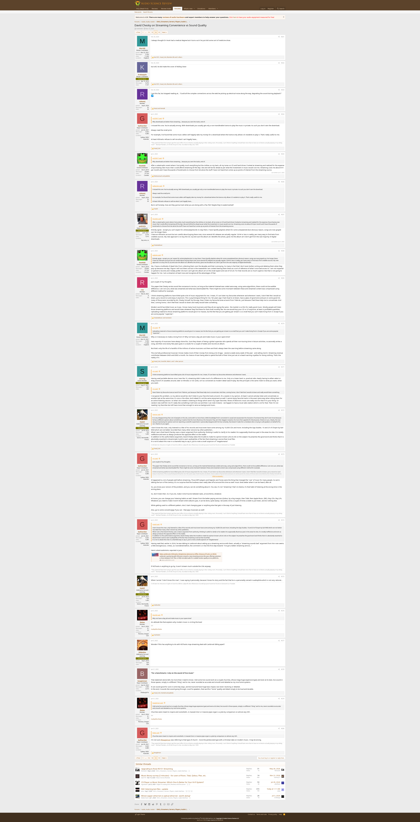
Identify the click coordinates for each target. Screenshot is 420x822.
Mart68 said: (156, 615)
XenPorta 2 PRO (201, 820)
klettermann (145, 798)
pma (142, 791)
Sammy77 (277, 777)
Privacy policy (272, 814)
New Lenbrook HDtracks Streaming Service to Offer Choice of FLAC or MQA (188, 554)
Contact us (251, 814)
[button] (194, 8)
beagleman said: (157, 703)
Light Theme (140, 814)
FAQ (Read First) (142, 8)
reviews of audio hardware (174, 17)
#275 (282, 576)
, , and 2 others (168, 57)
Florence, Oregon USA (143, 635)
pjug (278, 791)
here (235, 17)
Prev (138, 32)
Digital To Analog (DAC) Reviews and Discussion (171, 784)
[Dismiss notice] (283, 17)
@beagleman (165, 740)
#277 (282, 641)
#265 (282, 154)
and (159, 108)
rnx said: (155, 328)
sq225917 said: (157, 118)
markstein (139, 29)
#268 (282, 251)
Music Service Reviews (163, 778)
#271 (282, 367)
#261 (282, 37)
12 (149, 32)
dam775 (143, 778)
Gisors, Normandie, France (143, 438)
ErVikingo (277, 798)
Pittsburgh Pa (145, 692)
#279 (282, 699)
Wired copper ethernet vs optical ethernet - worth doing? (165, 796)
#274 (282, 520)
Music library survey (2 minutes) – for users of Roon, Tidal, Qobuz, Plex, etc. (173, 775)
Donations (201, 8)
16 (191, 791)
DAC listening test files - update (154, 789)
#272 (282, 410)
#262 (282, 63)
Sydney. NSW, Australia (145, 138)
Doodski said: (156, 219)
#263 (282, 90)
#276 (282, 611)
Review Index (166, 8)
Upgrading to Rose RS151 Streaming (157, 768)
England (146, 58)
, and (163, 693)
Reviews (155, 8)
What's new (188, 8)
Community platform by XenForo (198, 818)
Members (212, 8)
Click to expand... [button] (217, 476)
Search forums (148, 12)
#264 (282, 114)
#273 (282, 454)
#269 (282, 278)
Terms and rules (261, 814)
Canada (146, 175)
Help (280, 814)
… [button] (145, 32)
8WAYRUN (220, 820)
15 (159, 32)
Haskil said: (156, 524)
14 (155, 32)
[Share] (278, 37)
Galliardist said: (157, 186)
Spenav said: (156, 414)
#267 (282, 214)
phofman (277, 784)
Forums (177, 8)
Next (163, 32)
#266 (282, 182)
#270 (282, 323)
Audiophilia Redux (156, 629)
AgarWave (144, 784)
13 (152, 32)
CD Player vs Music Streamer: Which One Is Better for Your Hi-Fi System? (172, 782)
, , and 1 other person (168, 361)
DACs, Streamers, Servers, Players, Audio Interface (171, 771)
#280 (282, 728)
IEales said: (155, 733)
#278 (282, 669)
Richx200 (144, 771)
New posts (138, 12)
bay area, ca (145, 240)
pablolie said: (156, 255)
